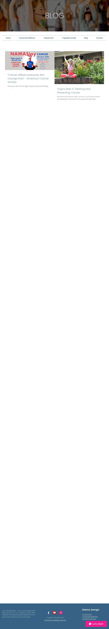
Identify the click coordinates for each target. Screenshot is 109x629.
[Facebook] (48, 612)
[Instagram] (60, 612)
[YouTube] (54, 612)
